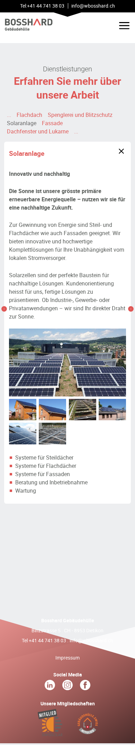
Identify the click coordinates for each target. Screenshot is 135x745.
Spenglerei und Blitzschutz (80, 115)
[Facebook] (85, 686)
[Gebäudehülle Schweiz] (87, 732)
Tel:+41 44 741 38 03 (42, 5)
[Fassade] (131, 309)
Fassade (52, 123)
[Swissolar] (50, 732)
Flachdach (29, 115)
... (9, 115)
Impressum (67, 657)
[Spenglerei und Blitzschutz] (4, 309)
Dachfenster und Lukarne (38, 131)
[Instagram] (68, 686)
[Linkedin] (50, 686)
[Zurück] (121, 151)
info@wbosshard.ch (91, 640)
